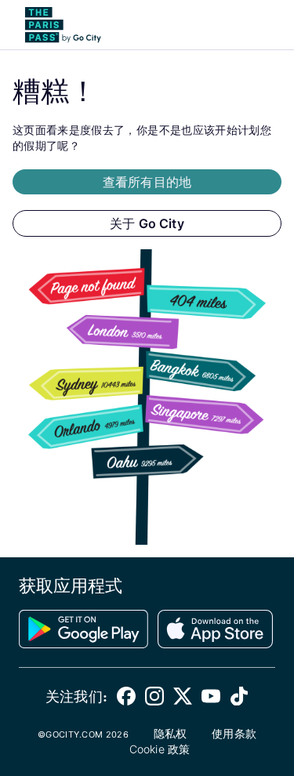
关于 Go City (147, 223)
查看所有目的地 (147, 182)
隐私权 (170, 733)
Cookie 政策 (159, 749)
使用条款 (234, 733)
